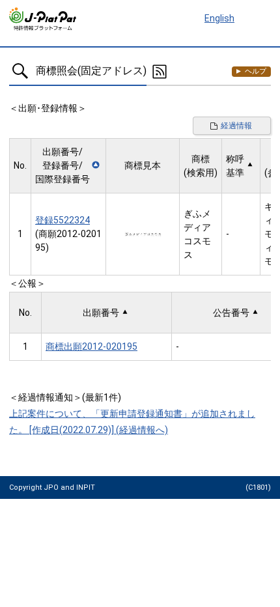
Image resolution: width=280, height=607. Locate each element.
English (219, 18)
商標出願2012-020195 (91, 346)
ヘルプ (255, 71)
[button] (68, 165)
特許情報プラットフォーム (43, 19)
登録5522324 (62, 220)
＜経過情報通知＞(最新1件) (65, 397)
